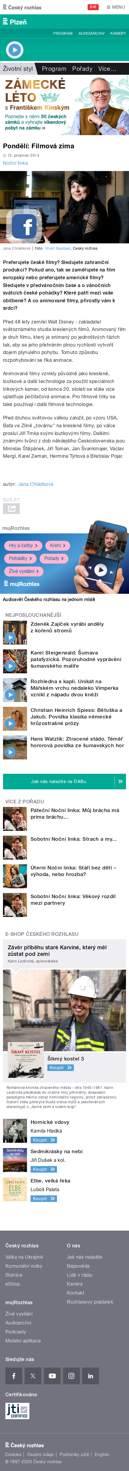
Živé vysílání (21, 571)
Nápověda (78, 1266)
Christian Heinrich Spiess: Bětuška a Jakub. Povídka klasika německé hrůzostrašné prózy (76, 716)
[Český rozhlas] (22, 7)
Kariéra (74, 1284)
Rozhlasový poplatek (90, 1302)
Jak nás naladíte (85, 1257)
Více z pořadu (24, 802)
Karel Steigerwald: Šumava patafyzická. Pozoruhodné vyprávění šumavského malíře (76, 659)
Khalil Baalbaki (58, 248)
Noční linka (15, 163)
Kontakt (75, 1293)
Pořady (82, 68)
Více (107, 68)
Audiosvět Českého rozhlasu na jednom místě (49, 599)
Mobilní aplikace (23, 1341)
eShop (12, 1284)
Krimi (55, 545)
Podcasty (15, 1332)
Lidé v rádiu (80, 1275)
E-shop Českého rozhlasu (42, 934)
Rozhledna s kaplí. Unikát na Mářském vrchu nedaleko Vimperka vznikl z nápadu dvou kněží (74, 688)
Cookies (13, 1454)
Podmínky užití (74, 1454)
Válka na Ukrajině (24, 1257)
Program (62, 33)
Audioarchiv (91, 33)
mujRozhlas (16, 528)
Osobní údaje (40, 1454)
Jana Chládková (35, 484)
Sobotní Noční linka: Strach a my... (74, 839)
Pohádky (18, 558)
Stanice (13, 1275)
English (102, 1454)
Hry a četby (21, 545)
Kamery (118, 33)
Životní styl (18, 68)
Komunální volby (23, 1266)
